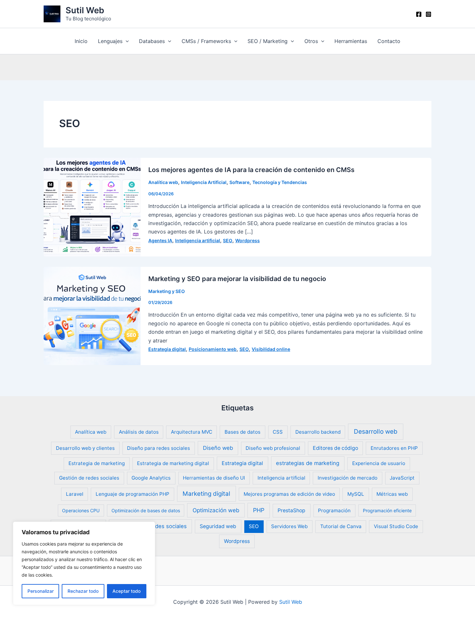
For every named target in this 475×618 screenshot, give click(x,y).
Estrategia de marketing (97, 463)
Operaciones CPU (81, 510)
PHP (258, 510)
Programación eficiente (387, 510)
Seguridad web (218, 526)
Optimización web (216, 510)
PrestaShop (291, 510)
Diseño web (218, 448)
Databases (152, 41)
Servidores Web (289, 526)
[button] (125, 41)
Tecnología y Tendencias (279, 182)
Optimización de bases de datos (145, 510)
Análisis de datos (139, 432)
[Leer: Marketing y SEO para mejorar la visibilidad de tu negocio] (92, 315)
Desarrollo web (375, 431)
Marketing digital (206, 493)
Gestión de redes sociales (89, 478)
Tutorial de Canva (341, 526)
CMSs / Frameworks (206, 41)
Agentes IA (160, 240)
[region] (84, 563)
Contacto (388, 41)
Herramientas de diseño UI (214, 478)
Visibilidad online (271, 349)
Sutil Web (85, 10)
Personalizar (40, 591)
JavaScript (402, 478)
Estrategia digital (167, 349)
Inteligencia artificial (197, 240)
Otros (311, 41)
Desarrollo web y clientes (85, 448)
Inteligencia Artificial (204, 182)
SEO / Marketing (268, 41)
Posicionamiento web (213, 349)
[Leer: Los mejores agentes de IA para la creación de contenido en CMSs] (92, 206)
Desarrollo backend (318, 432)
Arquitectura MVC (191, 432)
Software (239, 182)
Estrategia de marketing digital (173, 463)
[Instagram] (428, 14)
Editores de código (335, 448)
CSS (278, 432)
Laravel (74, 494)
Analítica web (163, 182)
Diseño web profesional (273, 448)
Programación (334, 510)
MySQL (355, 494)
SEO (227, 240)
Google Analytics (151, 478)
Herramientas (350, 41)
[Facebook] (419, 14)
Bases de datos (242, 432)
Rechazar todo (83, 591)
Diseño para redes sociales (158, 448)
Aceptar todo (126, 591)
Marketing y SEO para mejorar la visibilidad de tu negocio (237, 279)
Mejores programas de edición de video (289, 494)
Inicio (81, 41)
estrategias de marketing (307, 463)
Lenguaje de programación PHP (132, 494)
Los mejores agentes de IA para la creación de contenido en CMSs (251, 170)
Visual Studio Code (396, 526)
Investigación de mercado (347, 478)
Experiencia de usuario (378, 463)
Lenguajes (110, 41)
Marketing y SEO (166, 291)
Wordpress (247, 240)
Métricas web (392, 494)
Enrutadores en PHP (394, 448)
